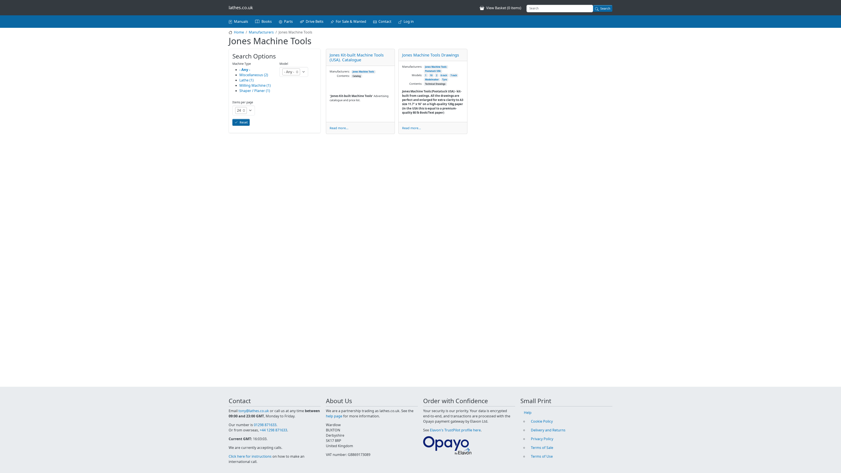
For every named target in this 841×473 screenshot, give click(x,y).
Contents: (343, 76)
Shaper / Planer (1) (254, 90)
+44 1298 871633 (273, 430)
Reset (244, 122)
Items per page (242, 102)
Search (605, 8)
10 (431, 75)
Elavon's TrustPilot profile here (455, 430)
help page (334, 416)
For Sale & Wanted (351, 21)
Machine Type (241, 64)
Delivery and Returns (548, 430)
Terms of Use (542, 456)
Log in (409, 21)
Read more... (339, 128)
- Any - (244, 69)
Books (266, 21)
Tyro (444, 79)
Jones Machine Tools (363, 71)
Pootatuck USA (433, 71)
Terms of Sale (542, 447)
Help (528, 412)
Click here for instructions (250, 456)
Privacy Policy (542, 438)
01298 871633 (265, 424)
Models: (417, 75)
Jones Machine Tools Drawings (430, 55)
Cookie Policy (542, 421)
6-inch (444, 75)
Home (239, 32)
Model (283, 64)
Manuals (241, 21)
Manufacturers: (340, 71)
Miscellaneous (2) (253, 74)
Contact (384, 21)
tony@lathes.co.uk (254, 410)
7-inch (454, 75)
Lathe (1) (246, 80)
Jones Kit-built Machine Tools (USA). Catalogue (357, 57)
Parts (288, 21)
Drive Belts (314, 21)
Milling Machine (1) (255, 85)
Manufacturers (261, 32)
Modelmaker (432, 79)
